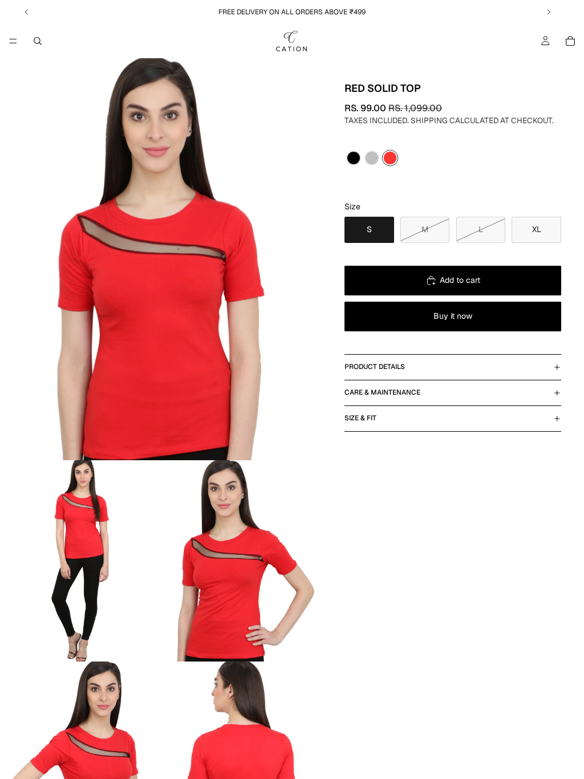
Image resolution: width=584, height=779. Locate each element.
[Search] (37, 41)
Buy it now (452, 316)
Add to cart (460, 280)
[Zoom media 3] (241, 561)
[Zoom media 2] (80, 561)
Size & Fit (360, 418)
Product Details (374, 366)
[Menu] (13, 41)
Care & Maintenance (382, 392)
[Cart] (570, 41)
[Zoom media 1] (161, 259)
